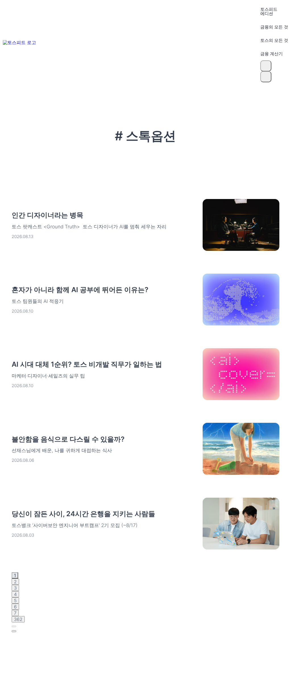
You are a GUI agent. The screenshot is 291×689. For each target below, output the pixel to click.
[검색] (265, 65)
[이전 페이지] (14, 626)
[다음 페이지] (14, 631)
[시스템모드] (265, 76)
